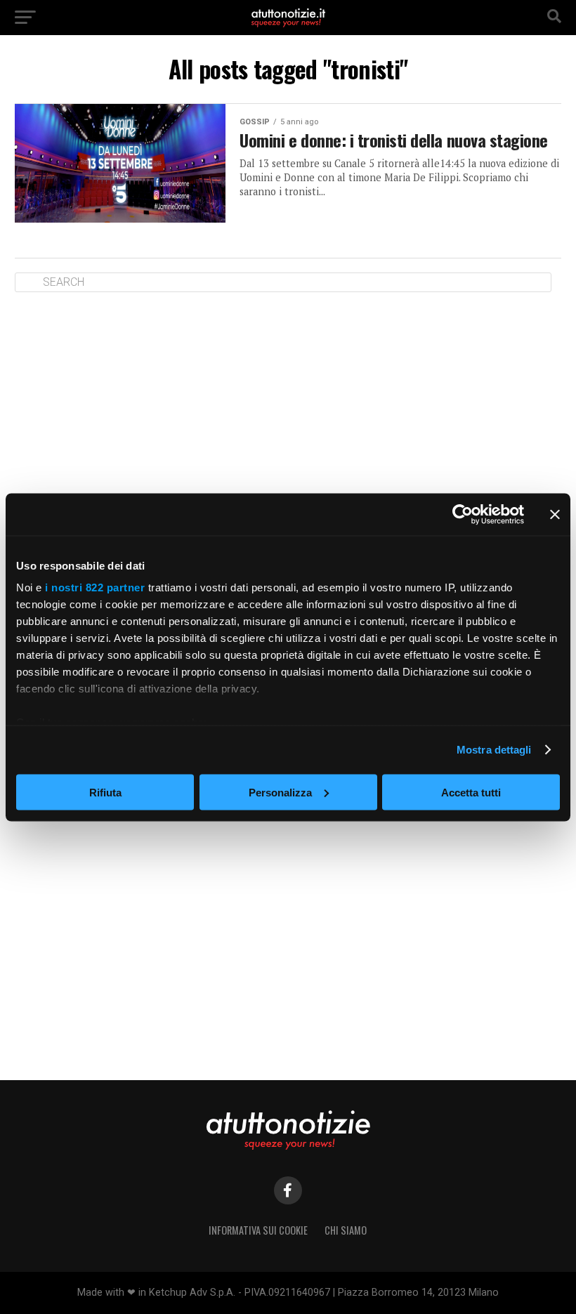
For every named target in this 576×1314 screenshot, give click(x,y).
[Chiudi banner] (555, 514)
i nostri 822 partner (95, 587)
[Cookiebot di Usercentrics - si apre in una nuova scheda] (462, 514)
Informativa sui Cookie (258, 1230)
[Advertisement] (288, 411)
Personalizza (280, 792)
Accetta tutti (471, 792)
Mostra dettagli (494, 750)
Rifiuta (105, 792)
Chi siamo (346, 1230)
